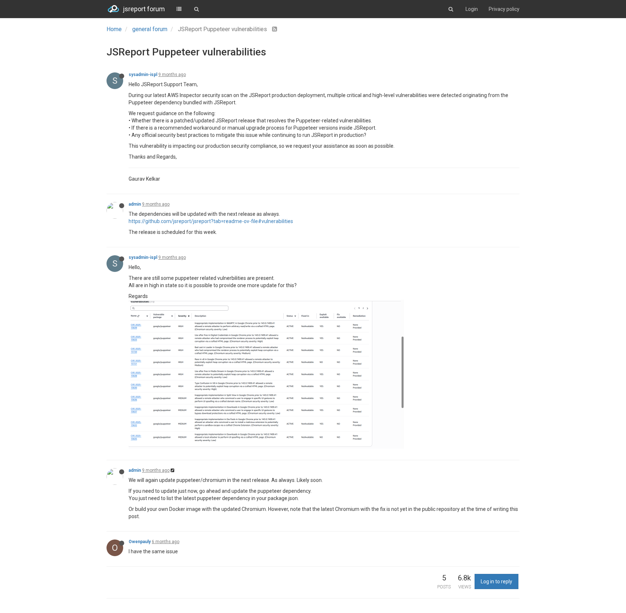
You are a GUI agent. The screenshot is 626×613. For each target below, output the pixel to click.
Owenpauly (140, 541)
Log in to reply (496, 581)
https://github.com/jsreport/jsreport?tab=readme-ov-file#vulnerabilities (211, 221)
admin (135, 204)
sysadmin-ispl (143, 74)
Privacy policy (504, 9)
